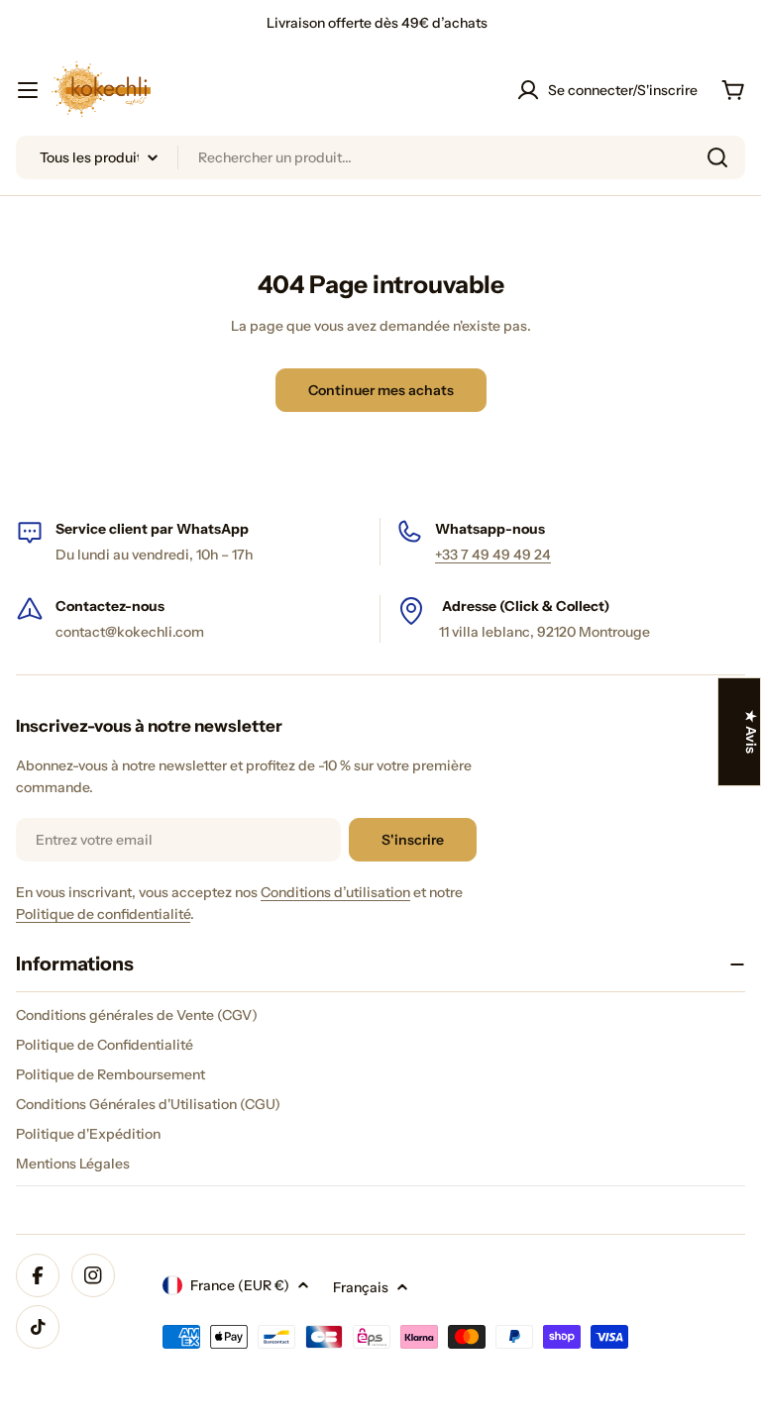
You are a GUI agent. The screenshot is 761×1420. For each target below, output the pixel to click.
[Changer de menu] (28, 90)
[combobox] (380, 157)
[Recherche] (717, 157)
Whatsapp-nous (490, 529)
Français (360, 1287)
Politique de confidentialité (103, 914)
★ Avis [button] (751, 732)
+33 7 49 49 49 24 (493, 554)
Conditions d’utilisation (335, 892)
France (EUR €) (239, 1285)
